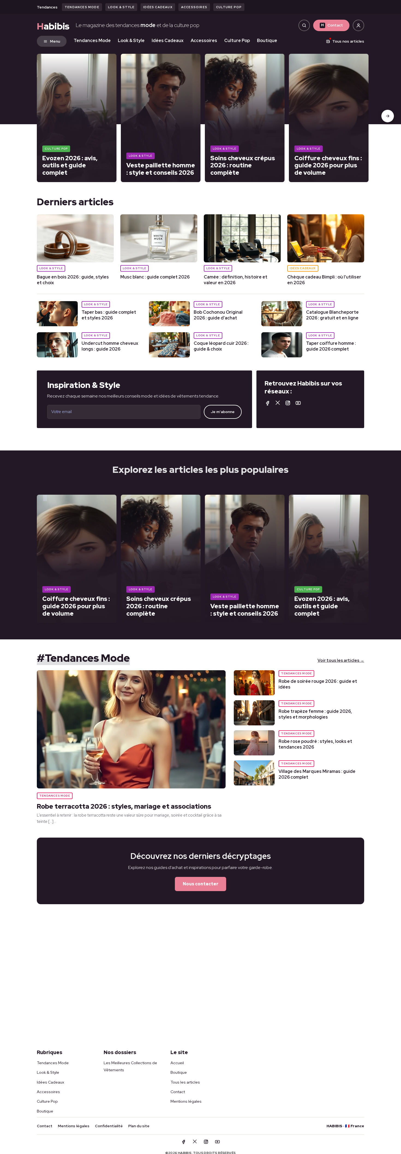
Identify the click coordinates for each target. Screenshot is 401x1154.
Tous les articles (185, 1082)
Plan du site (138, 1125)
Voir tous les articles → (341, 660)
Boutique (267, 40)
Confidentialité (109, 1125)
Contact (332, 25)
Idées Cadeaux (157, 7)
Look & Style (121, 7)
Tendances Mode (82, 7)
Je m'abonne (223, 411)
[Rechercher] (304, 25)
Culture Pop (229, 7)
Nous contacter (201, 884)
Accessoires (194, 7)
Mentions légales (186, 1101)
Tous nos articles (348, 41)
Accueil (177, 1062)
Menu (55, 41)
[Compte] (358, 25)
